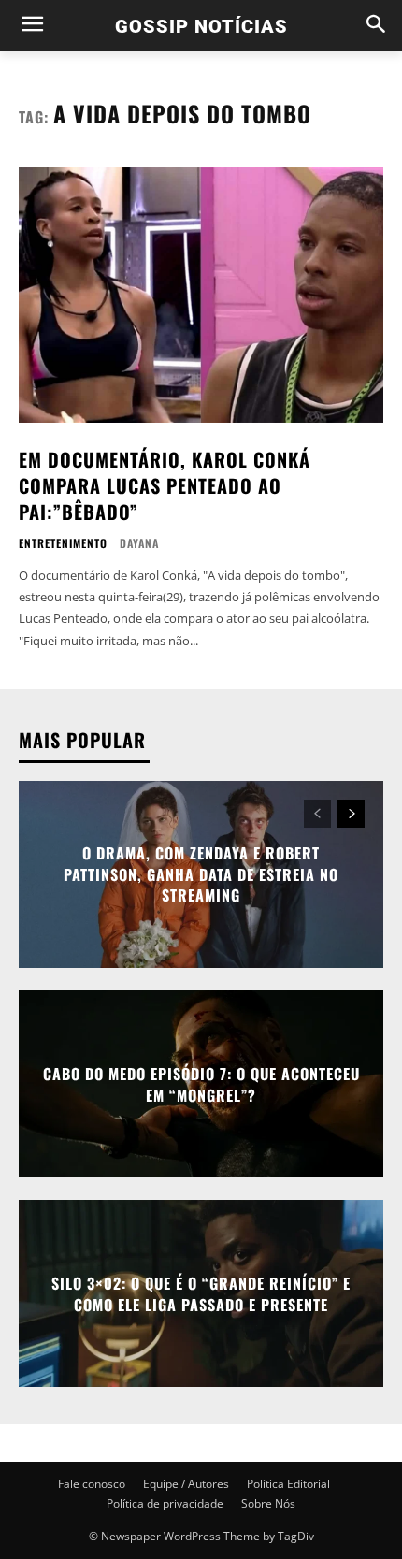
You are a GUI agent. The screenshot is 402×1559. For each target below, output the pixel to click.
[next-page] (351, 814)
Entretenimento (63, 543)
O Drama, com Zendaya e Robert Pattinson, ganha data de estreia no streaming (201, 875)
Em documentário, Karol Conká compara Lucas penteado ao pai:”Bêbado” (164, 485)
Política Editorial (288, 1484)
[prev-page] (317, 814)
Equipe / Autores (186, 1484)
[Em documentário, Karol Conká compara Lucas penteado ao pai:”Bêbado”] (201, 295)
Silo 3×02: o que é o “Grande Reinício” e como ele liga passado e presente (201, 1293)
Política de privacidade (165, 1503)
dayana (139, 543)
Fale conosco (91, 1484)
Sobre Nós (268, 1503)
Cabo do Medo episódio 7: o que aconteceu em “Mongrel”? (201, 1083)
